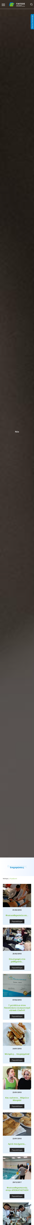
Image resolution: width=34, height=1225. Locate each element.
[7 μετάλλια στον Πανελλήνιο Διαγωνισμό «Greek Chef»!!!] (17, 996)
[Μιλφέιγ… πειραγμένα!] (17, 1045)
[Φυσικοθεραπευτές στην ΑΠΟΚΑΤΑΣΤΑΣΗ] (17, 1179)
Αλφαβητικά (13, 878)
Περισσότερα (17, 921)
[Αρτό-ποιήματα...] (17, 1135)
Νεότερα (5, 878)
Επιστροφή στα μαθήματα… (17, 960)
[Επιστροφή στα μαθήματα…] (17, 950)
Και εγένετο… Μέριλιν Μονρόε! (17, 1099)
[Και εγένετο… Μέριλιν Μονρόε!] (17, 1089)
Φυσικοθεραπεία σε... (17, 915)
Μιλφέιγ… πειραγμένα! (17, 1053)
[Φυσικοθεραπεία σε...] (17, 907)
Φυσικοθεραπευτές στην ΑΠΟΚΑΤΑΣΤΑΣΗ (17, 1188)
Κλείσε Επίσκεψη (32, 21)
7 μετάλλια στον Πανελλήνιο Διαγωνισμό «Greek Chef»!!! (17, 1008)
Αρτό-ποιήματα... (17, 1143)
